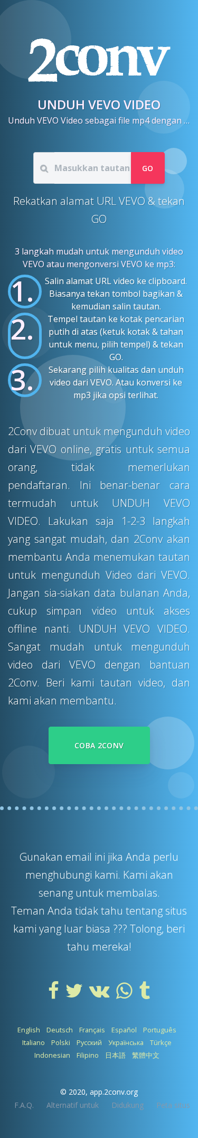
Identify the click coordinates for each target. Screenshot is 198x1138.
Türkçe (161, 1042)
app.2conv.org (114, 1092)
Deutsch (59, 1029)
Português (159, 1029)
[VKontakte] (100, 994)
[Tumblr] (144, 994)
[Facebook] (54, 994)
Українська (126, 1042)
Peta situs (173, 1105)
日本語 (115, 1055)
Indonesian (52, 1055)
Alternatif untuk (72, 1105)
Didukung (127, 1105)
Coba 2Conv (99, 745)
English (28, 1029)
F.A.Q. (24, 1105)
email (80, 857)
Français (92, 1029)
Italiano (33, 1042)
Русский (89, 1042)
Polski (60, 1042)
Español (124, 1029)
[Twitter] (75, 994)
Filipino (88, 1055)
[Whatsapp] (125, 994)
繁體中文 (145, 1055)
